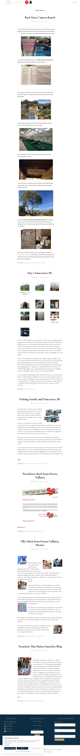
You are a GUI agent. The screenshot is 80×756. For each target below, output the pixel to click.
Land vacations (37, 725)
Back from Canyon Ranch (40, 17)
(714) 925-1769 (18, 2)
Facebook (9, 724)
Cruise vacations (37, 721)
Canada (25, 389)
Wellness (43, 262)
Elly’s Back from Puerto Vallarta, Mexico (40, 543)
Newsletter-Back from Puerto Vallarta (40, 475)
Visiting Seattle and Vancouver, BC (40, 399)
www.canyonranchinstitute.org (24, 254)
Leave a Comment (44, 21)
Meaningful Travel (28, 262)
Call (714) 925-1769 (11, 721)
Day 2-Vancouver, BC (40, 273)
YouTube (9, 731)
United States (46, 463)
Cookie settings (35, 748)
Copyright (49, 751)
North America (37, 262)
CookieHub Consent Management (25, 751)
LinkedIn (8, 728)
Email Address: (58, 722)
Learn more (6, 744)
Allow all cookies (10, 748)
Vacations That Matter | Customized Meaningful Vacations (8, 2)
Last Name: (57, 733)
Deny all (22, 748)
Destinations (31, 389)
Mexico (35, 531)
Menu (75, 2)
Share (19, 460)
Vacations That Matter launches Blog (40, 646)
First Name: (57, 728)
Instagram (9, 726)
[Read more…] (21, 527)
